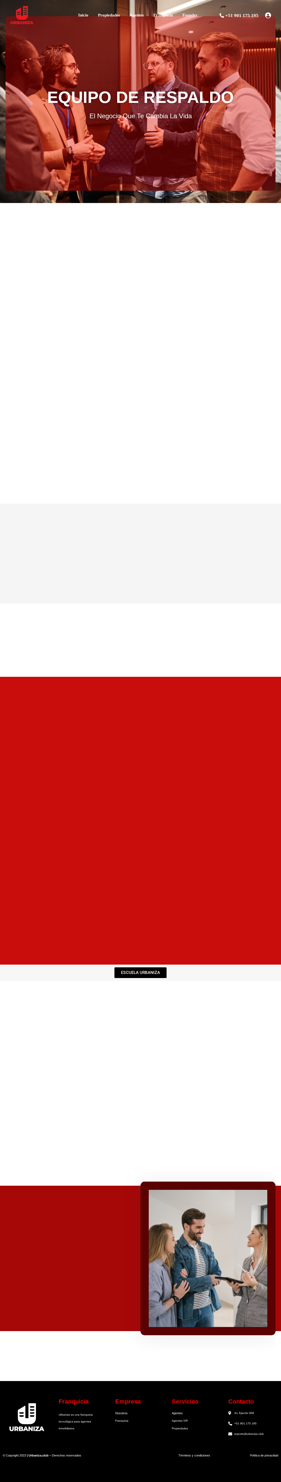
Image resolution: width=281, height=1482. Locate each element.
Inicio (83, 15)
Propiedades (109, 15)
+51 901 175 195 (241, 15)
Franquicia (163, 15)
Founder (190, 15)
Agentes (137, 15)
